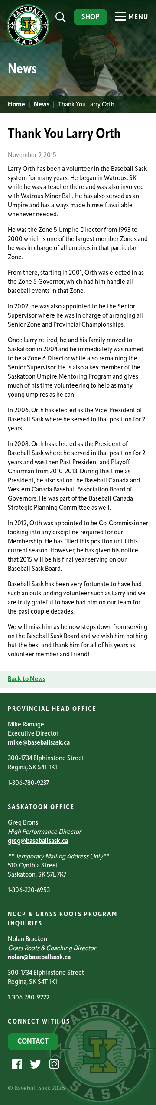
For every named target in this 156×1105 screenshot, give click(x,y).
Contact (33, 1041)
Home (16, 105)
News (41, 105)
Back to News (27, 679)
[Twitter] (34, 1064)
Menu (137, 17)
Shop (90, 17)
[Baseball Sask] (27, 45)
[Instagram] (53, 1064)
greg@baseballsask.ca (38, 841)
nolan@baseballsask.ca (39, 957)
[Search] (60, 17)
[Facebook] (16, 1064)
